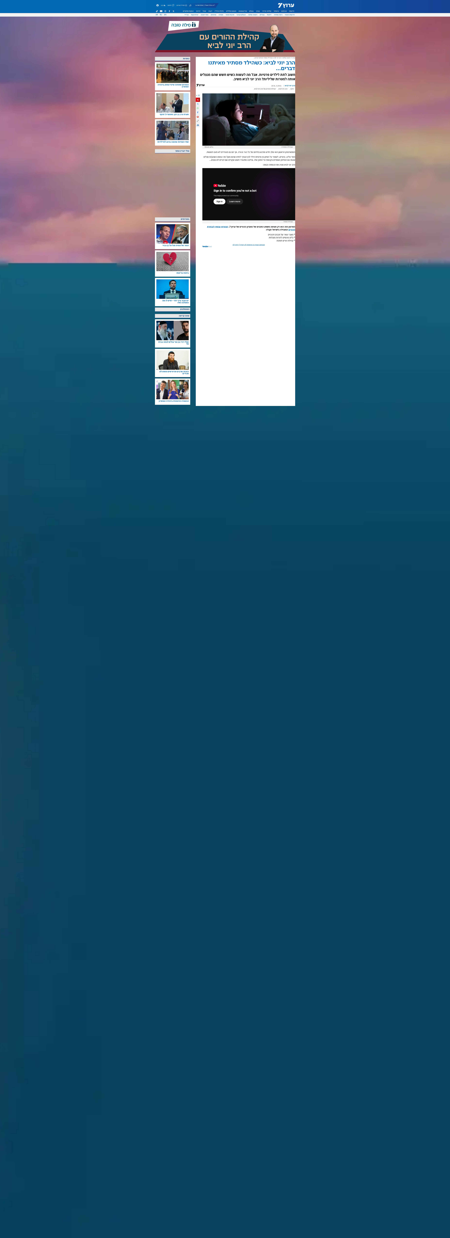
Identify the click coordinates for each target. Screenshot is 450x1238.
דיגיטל (269, 15)
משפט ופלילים (231, 11)
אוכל (204, 11)
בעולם (251, 11)
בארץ (258, 11)
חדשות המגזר (290, 15)
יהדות (198, 11)
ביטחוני (276, 11)
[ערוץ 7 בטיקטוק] (157, 11)
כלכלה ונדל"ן (219, 11)
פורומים (213, 15)
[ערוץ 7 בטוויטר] (173, 11)
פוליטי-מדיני (266, 11)
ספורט (221, 15)
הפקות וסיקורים (188, 11)
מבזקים (284, 11)
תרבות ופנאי (230, 15)
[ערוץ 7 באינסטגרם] (165, 11)
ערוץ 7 (293, 58)
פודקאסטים (243, 11)
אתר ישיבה (204, 15)
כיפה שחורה (278, 15)
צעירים (262, 15)
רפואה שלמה (252, 15)
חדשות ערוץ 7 (284, 6)
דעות (210, 11)
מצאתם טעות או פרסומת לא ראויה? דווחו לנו (249, 245)
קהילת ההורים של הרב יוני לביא (265, 89)
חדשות (291, 11)
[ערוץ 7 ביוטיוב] (161, 11)
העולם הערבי (241, 15)
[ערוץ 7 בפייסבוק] (169, 11)
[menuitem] (292, 11)
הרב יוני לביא (282, 89)
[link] (172, 86)
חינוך (292, 89)
